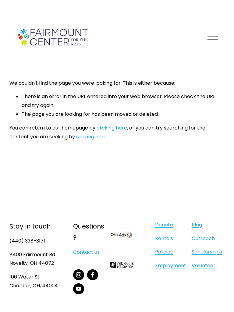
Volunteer (203, 265)
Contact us (86, 252)
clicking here (112, 127)
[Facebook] (92, 274)
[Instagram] (78, 274)
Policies (164, 251)
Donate (164, 224)
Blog (197, 224)
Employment (170, 265)
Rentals (164, 238)
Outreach (203, 238)
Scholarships (207, 251)
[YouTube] (78, 288)
